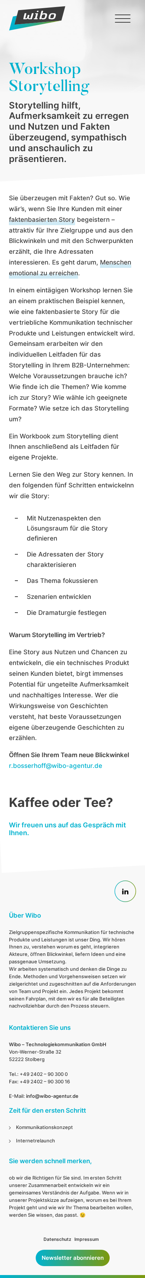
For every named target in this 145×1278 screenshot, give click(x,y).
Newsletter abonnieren (73, 1257)
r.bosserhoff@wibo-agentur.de (55, 765)
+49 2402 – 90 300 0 (44, 1074)
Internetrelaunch (35, 1141)
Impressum (86, 1239)
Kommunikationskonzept (44, 1127)
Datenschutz (57, 1239)
